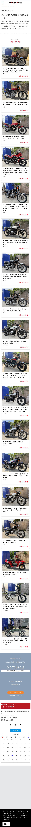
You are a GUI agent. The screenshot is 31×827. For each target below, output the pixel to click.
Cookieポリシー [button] (7, 819)
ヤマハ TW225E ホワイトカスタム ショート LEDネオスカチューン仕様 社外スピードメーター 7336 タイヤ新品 (15, 409)
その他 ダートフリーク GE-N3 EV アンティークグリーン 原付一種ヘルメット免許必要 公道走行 (15, 606)
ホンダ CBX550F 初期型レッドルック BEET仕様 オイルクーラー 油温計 (15, 137)
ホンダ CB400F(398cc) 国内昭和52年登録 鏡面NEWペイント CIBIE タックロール (15, 104)
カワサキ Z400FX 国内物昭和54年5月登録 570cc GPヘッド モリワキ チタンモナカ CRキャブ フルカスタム (15, 375)
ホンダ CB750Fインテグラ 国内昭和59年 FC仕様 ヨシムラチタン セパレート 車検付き (16, 476)
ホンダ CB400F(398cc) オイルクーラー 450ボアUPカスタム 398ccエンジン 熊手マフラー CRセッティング (16, 70)
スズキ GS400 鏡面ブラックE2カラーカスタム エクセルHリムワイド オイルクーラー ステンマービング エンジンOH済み (15, 207)
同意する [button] (6, 824)
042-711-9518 (15, 667)
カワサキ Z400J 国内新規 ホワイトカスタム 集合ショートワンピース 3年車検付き (15, 242)
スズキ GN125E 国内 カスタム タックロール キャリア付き (15, 541)
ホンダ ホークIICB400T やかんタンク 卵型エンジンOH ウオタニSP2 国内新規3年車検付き (15, 276)
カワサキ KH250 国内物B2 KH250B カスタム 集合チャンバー (15, 342)
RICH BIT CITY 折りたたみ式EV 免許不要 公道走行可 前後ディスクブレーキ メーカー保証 (16, 641)
